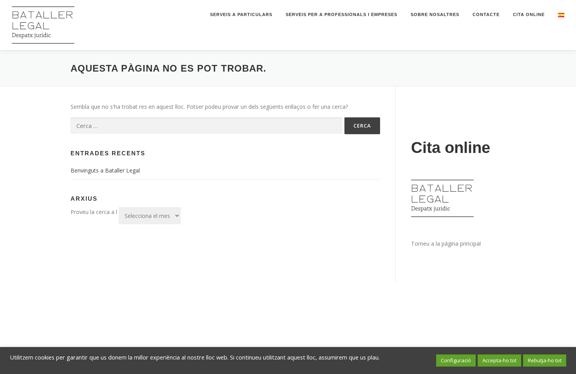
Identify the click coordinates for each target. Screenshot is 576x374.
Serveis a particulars (241, 14)
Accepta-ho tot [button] (499, 360)
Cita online (529, 14)
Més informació (30, 364)
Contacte (486, 14)
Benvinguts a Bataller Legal (105, 170)
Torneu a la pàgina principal (446, 243)
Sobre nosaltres (435, 14)
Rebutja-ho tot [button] (545, 360)
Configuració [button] (456, 360)
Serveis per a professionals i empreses (341, 14)
